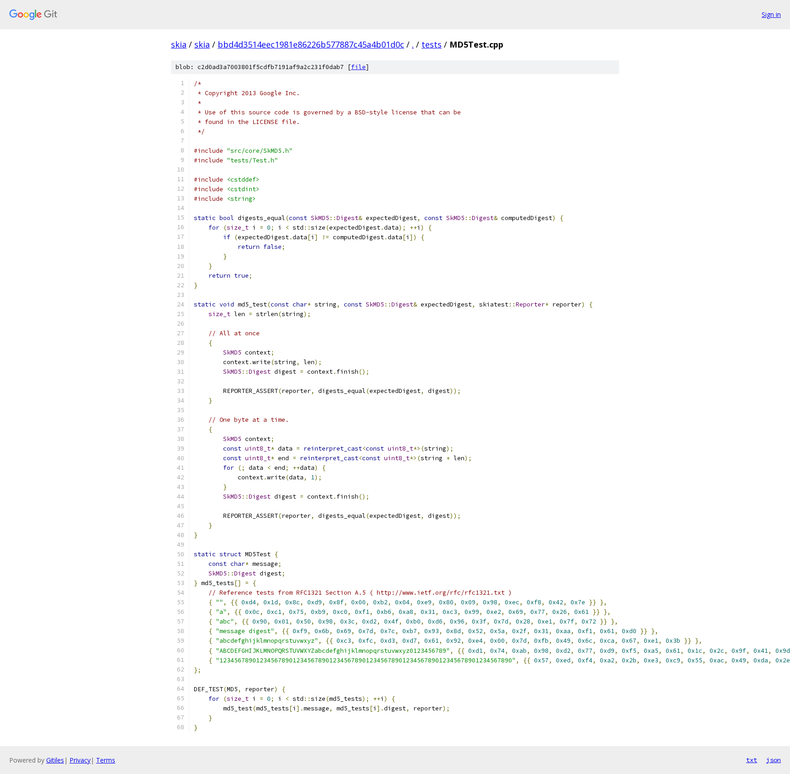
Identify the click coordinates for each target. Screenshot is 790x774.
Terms (105, 760)
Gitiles (55, 760)
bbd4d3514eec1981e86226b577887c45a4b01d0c (311, 44)
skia (179, 44)
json (773, 760)
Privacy (80, 760)
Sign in (771, 14)
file (358, 67)
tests (432, 44)
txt (751, 760)
